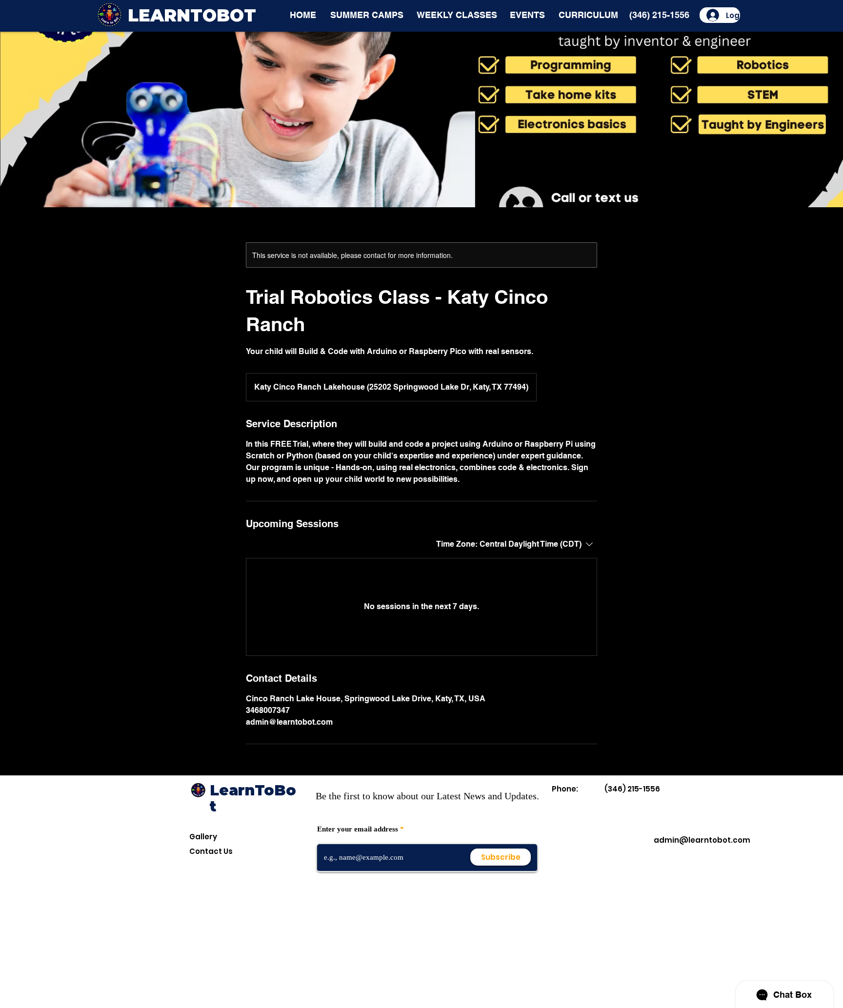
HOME (303, 15)
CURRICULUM (588, 15)
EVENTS (527, 15)
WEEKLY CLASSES (457, 15)
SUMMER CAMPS (366, 15)
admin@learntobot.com (702, 840)
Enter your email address (357, 829)
